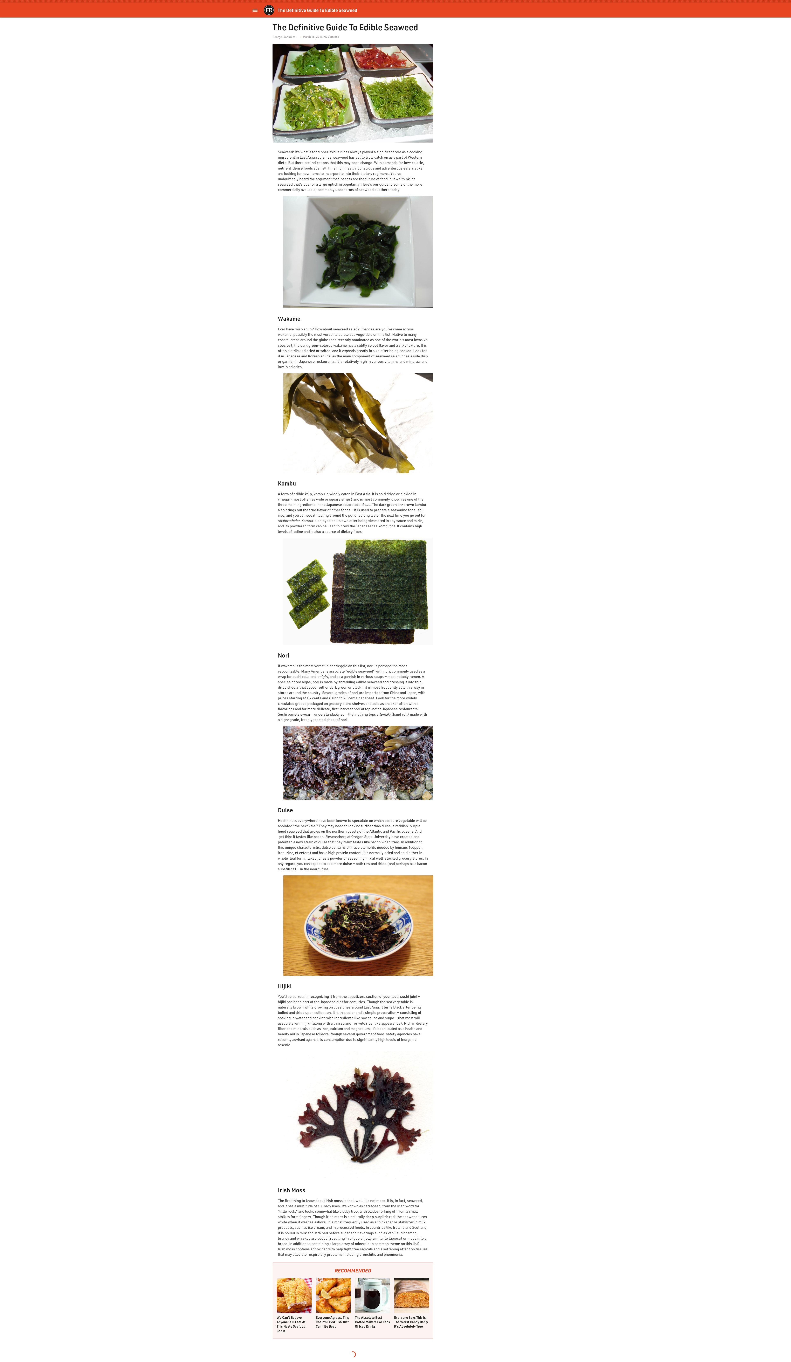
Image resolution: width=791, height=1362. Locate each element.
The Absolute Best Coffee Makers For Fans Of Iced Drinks (372, 1321)
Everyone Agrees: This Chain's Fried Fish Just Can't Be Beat (332, 1321)
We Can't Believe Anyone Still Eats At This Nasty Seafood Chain (291, 1324)
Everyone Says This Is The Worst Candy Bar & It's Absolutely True (411, 1321)
